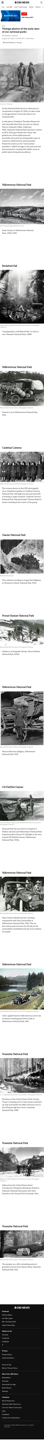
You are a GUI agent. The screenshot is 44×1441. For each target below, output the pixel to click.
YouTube (5, 1335)
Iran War (9, 7)
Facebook (5, 1338)
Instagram (5, 1341)
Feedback (5, 1414)
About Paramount (8, 1401)
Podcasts (5, 1381)
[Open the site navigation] (8, 2)
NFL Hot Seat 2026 (9, 1322)
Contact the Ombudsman (11, 1418)
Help (3, 1411)
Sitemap (5, 1391)
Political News (7, 1315)
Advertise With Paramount (11, 1404)
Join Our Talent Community (12, 1407)
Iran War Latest (7, 1318)
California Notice (8, 1358)
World (31, 7)
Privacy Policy (7, 1354)
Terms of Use (6, 1365)
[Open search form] (41, 2)
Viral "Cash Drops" (20, 7)
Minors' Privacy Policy (9, 1368)
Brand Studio (6, 1388)
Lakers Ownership (8, 1325)
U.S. (3, 7)
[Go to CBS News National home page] (22, 2)
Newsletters (6, 1377)
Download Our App (9, 1384)
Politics (38, 7)
